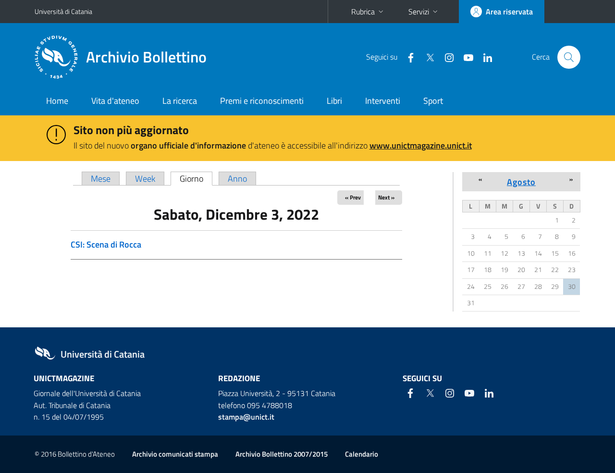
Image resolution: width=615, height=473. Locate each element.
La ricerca (179, 100)
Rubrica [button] (363, 11)
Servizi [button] (418, 11)
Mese (101, 178)
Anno (237, 178)
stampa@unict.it (246, 417)
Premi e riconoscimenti (262, 100)
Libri (334, 100)
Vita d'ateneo (115, 100)
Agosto (521, 181)
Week (145, 178)
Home (57, 100)
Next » (386, 197)
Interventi (382, 100)
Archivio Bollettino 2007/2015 (281, 454)
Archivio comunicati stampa (175, 454)
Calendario (361, 454)
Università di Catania (63, 11)
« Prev (353, 197)
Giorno (196, 178)
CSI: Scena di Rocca (106, 244)
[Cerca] (568, 57)
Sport (433, 100)
